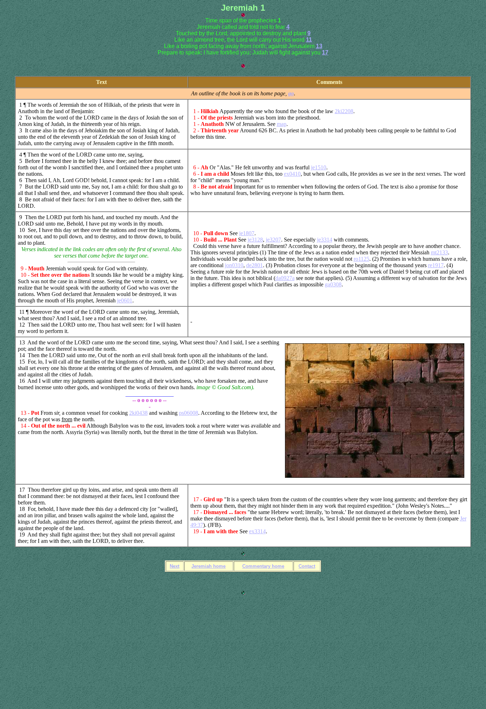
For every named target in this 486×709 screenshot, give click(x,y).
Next (174, 566)
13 (319, 46)
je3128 (255, 240)
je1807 (246, 233)
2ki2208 (344, 111)
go (291, 93)
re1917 (436, 265)
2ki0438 (138, 413)
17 (325, 52)
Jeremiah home (208, 566)
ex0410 (292, 174)
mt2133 (439, 252)
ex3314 (257, 531)
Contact (307, 566)
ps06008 (188, 413)
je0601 (124, 300)
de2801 (254, 265)
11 (309, 40)
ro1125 (361, 259)
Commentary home (263, 566)
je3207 (273, 240)
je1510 (318, 167)
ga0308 (333, 284)
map (281, 124)
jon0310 (234, 265)
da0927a (285, 278)
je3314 (324, 240)
